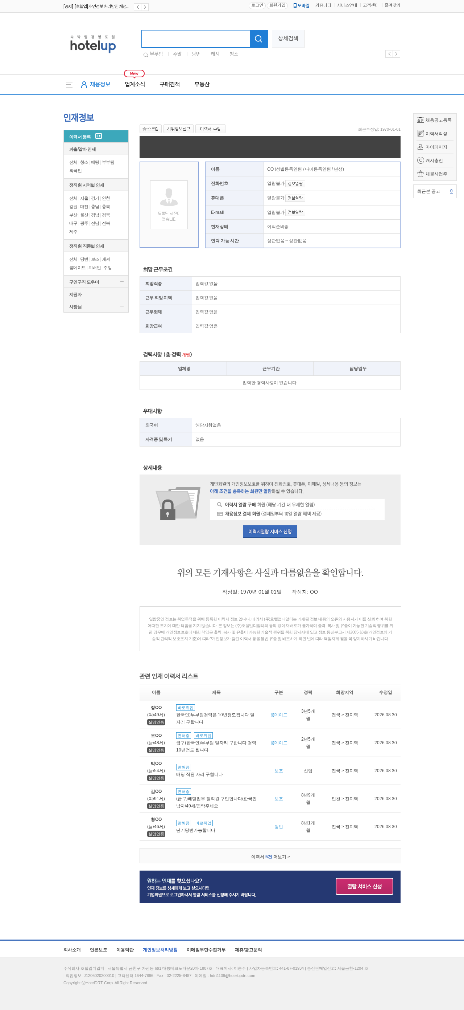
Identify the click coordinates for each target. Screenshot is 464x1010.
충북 (106, 206)
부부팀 (156, 54)
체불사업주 (436, 173)
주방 (107, 267)
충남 (95, 206)
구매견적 (170, 84)
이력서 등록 (80, 136)
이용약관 (125, 949)
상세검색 (288, 39)
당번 (196, 54)
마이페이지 (436, 147)
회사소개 (72, 949)
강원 (73, 206)
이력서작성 (436, 133)
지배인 (94, 267)
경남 (95, 214)
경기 (95, 198)
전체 (73, 162)
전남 (95, 223)
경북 (106, 214)
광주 (84, 223)
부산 (73, 214)
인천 (106, 198)
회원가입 (277, 5)
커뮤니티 (323, 5)
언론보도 (98, 949)
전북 (106, 223)
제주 (73, 231)
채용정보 (100, 84)
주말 (177, 54)
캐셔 (215, 54)
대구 (73, 223)
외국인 (75, 170)
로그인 (257, 5)
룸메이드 (77, 267)
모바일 (304, 5)
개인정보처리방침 (160, 949)
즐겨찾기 (393, 5)
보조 (95, 259)
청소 (233, 54)
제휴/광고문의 (248, 949)
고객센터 (371, 5)
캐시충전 (434, 160)
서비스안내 (347, 5)
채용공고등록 (439, 120)
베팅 (95, 162)
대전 (84, 206)
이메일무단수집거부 (206, 949)
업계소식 (135, 84)
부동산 (202, 84)
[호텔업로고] (93, 55)
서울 (84, 198)
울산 (84, 214)
